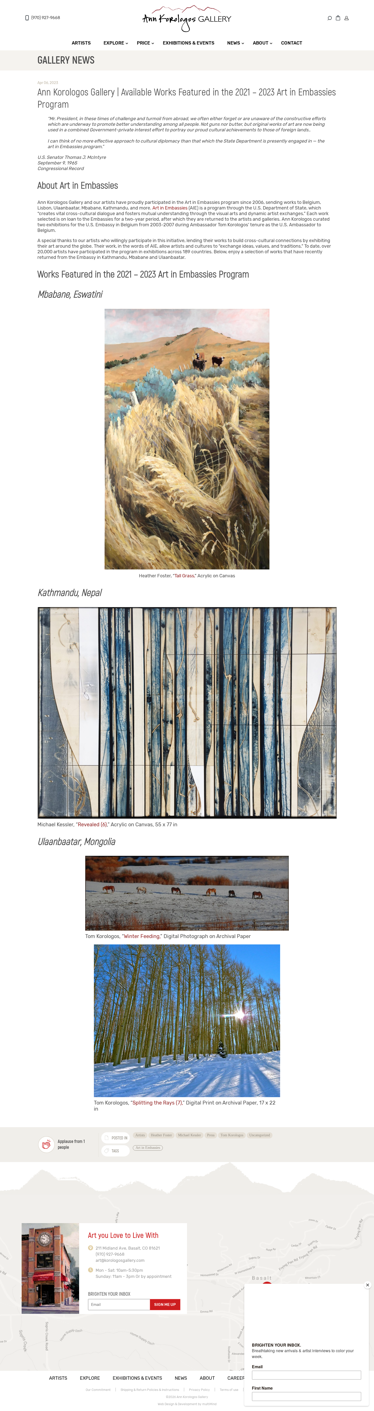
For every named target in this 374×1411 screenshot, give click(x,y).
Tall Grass (184, 576)
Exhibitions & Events (188, 43)
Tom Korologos (232, 1135)
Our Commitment (98, 1390)
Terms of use (229, 1390)
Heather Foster (161, 1135)
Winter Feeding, (142, 936)
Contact (291, 43)
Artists (81, 43)
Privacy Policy (199, 1390)
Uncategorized (259, 1135)
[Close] (367, 1285)
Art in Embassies (170, 208)
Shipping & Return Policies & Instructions (150, 1390)
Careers (237, 1378)
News (233, 43)
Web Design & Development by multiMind (187, 1404)
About (260, 43)
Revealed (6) (92, 824)
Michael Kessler (189, 1135)
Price (143, 43)
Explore (114, 43)
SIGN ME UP (165, 1304)
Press (210, 1135)
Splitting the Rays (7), (158, 1103)
